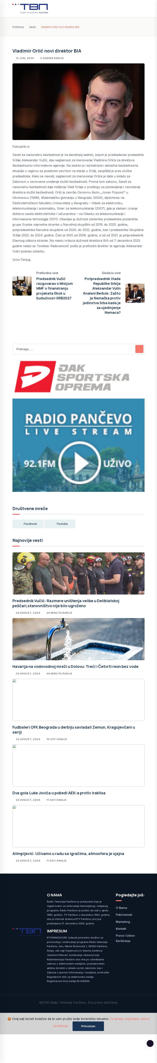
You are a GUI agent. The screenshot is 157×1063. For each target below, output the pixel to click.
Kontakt (121, 928)
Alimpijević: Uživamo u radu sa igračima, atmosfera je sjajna (68, 853)
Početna (18, 27)
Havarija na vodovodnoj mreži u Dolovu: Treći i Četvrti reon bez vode (75, 666)
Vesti (32, 27)
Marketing (123, 922)
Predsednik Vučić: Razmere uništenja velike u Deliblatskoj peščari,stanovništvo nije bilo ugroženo (65, 603)
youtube (62, 523)
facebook (30, 523)
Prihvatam (88, 1026)
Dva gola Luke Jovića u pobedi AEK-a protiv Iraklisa (58, 792)
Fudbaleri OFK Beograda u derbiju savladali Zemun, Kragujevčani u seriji (73, 730)
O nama (121, 908)
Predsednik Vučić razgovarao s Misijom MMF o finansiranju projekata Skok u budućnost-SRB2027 (54, 288)
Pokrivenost (124, 914)
